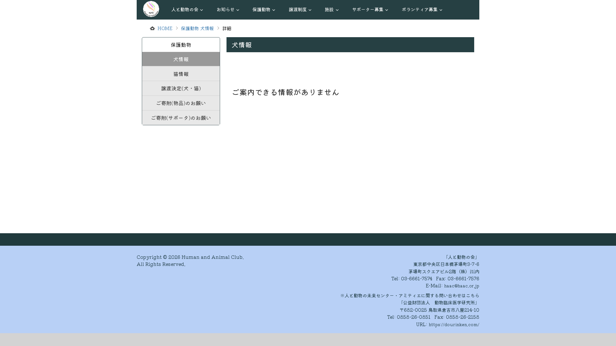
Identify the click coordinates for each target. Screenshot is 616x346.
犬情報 (181, 59)
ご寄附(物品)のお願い (181, 103)
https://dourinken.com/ (454, 324)
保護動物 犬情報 (197, 28)
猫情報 (181, 74)
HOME (165, 28)
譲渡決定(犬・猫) (181, 88)
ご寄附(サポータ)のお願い (181, 117)
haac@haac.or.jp (461, 286)
